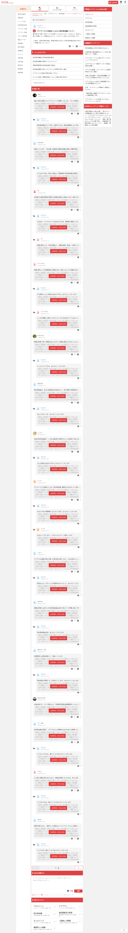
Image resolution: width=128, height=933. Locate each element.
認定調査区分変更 (91, 26)
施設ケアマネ (22, 39)
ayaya (39, 819)
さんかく (40, 25)
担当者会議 (61, 13)
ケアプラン (88, 18)
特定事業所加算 (22, 25)
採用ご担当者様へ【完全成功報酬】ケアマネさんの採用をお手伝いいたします (98, 76)
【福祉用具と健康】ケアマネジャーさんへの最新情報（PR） (98, 94)
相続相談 (20, 72)
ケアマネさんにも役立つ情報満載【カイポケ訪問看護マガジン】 (98, 82)
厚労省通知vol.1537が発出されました (97, 48)
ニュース (74, 10)
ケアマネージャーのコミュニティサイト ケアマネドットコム (98, 116)
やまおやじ (41, 335)
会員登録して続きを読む (57, 107)
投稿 (78, 891)
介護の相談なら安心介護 (92, 111)
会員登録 (114, 2)
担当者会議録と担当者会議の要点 (43, 57)
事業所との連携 (90, 38)
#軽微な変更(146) (39, 83)
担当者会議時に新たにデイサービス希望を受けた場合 (50, 69)
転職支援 (20, 18)
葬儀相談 (20, 69)
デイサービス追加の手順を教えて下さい (45, 73)
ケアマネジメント (52, 13)
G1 (38, 191)
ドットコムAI (22, 21)
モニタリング (89, 30)
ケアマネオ (41, 263)
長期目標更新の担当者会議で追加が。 (45, 65)
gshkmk (40, 601)
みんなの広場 (57, 10)
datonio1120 (41, 698)
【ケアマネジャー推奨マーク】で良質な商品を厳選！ (98, 65)
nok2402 (40, 142)
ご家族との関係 (90, 34)
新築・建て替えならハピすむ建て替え (98, 120)
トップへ (123, 931)
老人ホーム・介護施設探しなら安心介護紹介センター (98, 113)
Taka (39, 94)
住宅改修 (20, 61)
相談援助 (20, 43)
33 (80, 46)
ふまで (39, 552)
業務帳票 (20, 50)
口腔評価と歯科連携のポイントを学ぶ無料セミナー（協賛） (98, 53)
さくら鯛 (40, 723)
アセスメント (89, 14)
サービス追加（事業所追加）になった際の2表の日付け (50, 77)
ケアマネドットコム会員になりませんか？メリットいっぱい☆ (97, 100)
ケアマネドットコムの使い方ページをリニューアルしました (98, 59)
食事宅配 (20, 58)
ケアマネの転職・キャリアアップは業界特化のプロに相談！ (98, 71)
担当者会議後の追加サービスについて (45, 61)
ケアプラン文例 (22, 28)
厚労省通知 (21, 47)
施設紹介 (20, 65)
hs (41, 239)
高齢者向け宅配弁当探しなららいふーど (98, 122)
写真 (71, 891)
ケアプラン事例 (22, 32)
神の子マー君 (41, 650)
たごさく (40, 432)
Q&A (39, 10)
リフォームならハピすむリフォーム (97, 118)
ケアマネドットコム (7, 2)
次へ (79, 868)
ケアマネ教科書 (22, 36)
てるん (39, 771)
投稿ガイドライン (36, 895)
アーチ (39, 481)
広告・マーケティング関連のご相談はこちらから (98, 88)
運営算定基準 (22, 14)
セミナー (20, 54)
